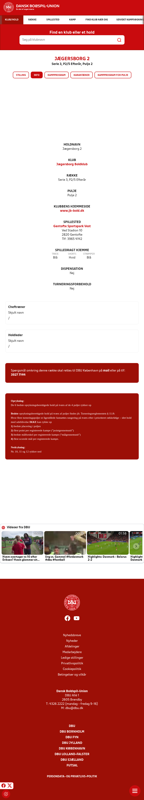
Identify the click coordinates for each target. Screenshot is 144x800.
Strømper (89, 254)
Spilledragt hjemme (72, 250)
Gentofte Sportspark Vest (72, 226)
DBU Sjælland (72, 759)
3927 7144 (18, 374)
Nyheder (72, 641)
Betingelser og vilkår (72, 674)
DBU (72, 726)
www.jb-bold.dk (72, 210)
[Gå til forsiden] (29, 7)
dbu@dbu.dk (74, 708)
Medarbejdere (72, 652)
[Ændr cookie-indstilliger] (6, 794)
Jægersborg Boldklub (72, 164)
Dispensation (72, 268)
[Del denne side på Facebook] (3, 786)
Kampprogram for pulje (113, 75)
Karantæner (82, 75)
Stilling (21, 75)
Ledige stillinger (72, 657)
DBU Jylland (72, 743)
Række (72, 175)
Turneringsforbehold (72, 284)
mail (106, 370)
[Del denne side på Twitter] (9, 786)
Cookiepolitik (72, 669)
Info (37, 75)
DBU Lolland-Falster (72, 754)
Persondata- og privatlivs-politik (72, 776)
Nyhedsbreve (72, 635)
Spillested (72, 222)
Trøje (55, 254)
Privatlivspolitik (72, 663)
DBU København (72, 748)
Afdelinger (72, 646)
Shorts (72, 254)
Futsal (72, 765)
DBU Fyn (72, 737)
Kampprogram (57, 75)
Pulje (72, 191)
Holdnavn (72, 144)
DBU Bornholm (72, 731)
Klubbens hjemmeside (72, 206)
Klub (72, 160)
